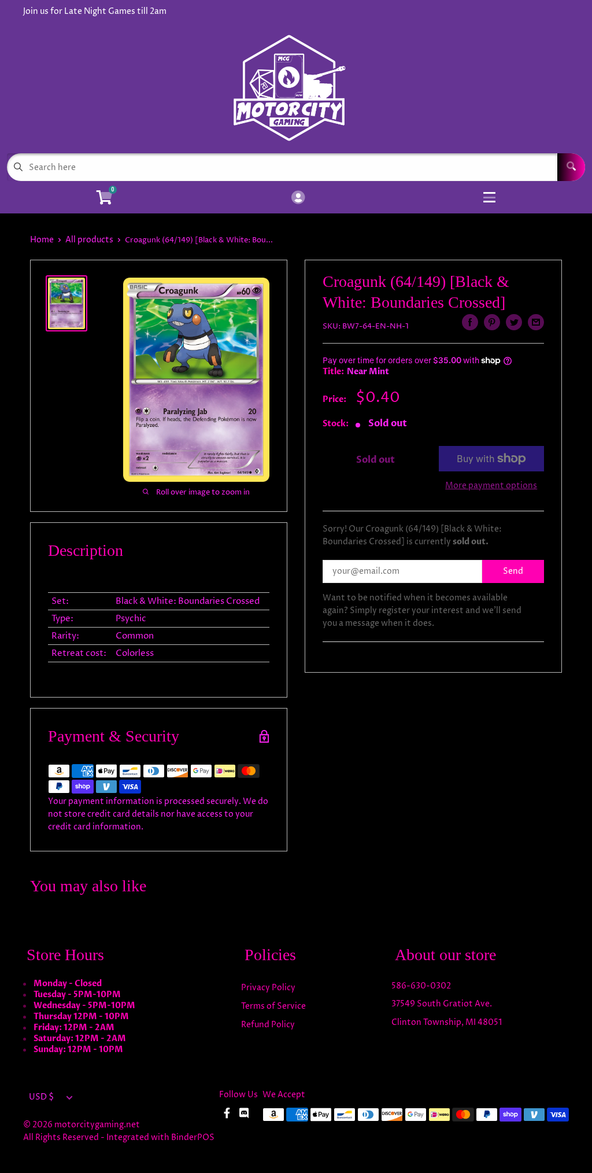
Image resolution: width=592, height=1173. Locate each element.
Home (42, 239)
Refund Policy (268, 1024)
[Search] (571, 167)
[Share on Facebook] (470, 322)
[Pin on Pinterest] (492, 322)
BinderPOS (192, 1137)
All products (89, 239)
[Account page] (298, 198)
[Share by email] (536, 322)
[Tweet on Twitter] (514, 322)
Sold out (375, 459)
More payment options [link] (491, 485)
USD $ (41, 1097)
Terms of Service (273, 1006)
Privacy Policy (268, 987)
